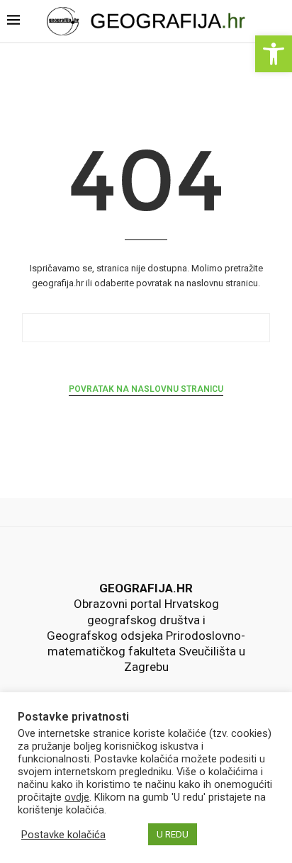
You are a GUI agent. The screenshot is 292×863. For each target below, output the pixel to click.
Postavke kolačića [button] (63, 834)
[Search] (279, 23)
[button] (273, 53)
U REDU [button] (173, 834)
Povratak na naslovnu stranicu (146, 389)
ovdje (76, 797)
